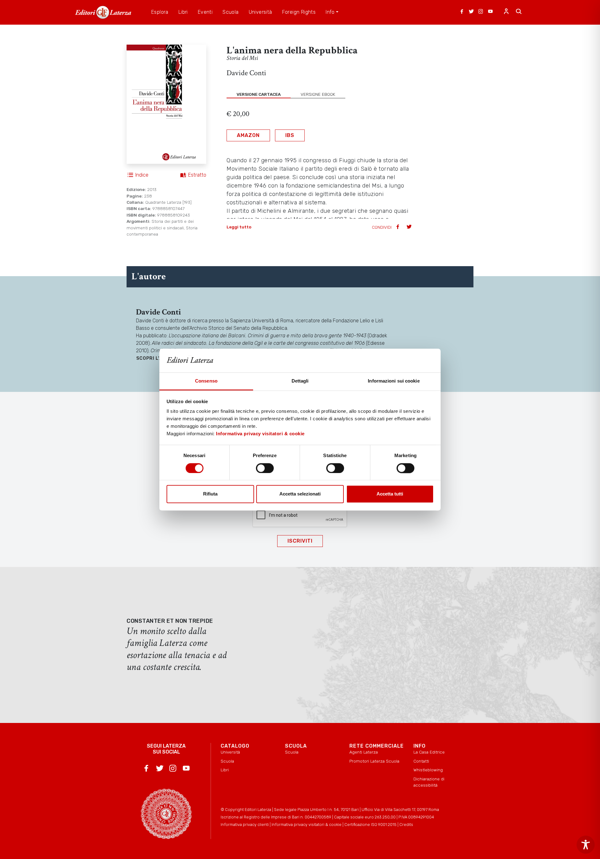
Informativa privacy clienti (245, 824)
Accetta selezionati (300, 494)
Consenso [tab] (206, 381)
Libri (225, 769)
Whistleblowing (428, 769)
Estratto (197, 175)
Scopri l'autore (157, 358)
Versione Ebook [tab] (318, 94)
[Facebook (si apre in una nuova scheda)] (462, 12)
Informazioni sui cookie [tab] (393, 381)
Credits (406, 824)
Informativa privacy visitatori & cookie (260, 434)
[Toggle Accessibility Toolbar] (585, 844)
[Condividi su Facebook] (398, 227)
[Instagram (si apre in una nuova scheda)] (480, 12)
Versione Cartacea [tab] (259, 94)
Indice (141, 175)
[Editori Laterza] (103, 12)
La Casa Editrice (429, 751)
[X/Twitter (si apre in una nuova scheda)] (471, 12)
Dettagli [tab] (300, 381)
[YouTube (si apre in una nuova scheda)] (490, 12)
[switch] (265, 468)
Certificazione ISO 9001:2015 (370, 824)
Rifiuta (210, 494)
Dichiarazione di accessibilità (428, 782)
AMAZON (248, 135)
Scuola (227, 761)
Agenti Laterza (363, 751)
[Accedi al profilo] (506, 12)
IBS (289, 135)
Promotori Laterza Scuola (374, 761)
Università (230, 751)
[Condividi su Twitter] (409, 227)
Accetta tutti (390, 494)
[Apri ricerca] (518, 12)
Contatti (421, 761)
